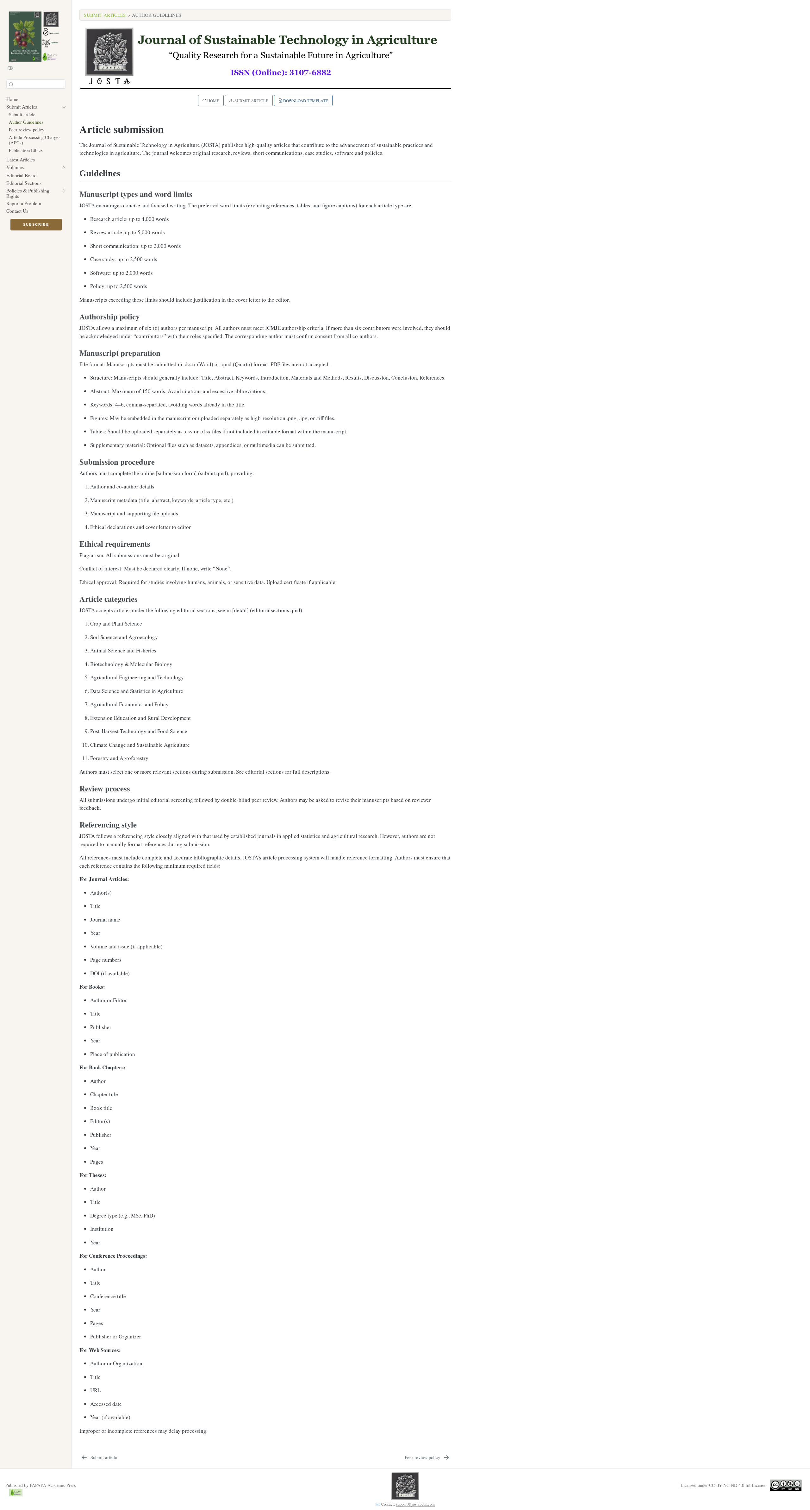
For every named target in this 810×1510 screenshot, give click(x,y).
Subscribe (36, 224)
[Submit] (11, 84)
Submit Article (251, 101)
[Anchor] (126, 172)
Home (212, 101)
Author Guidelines (156, 15)
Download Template (305, 101)
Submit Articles (105, 15)
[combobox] (36, 84)
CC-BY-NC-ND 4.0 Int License (737, 1485)
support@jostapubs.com (415, 1504)
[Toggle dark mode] (10, 68)
